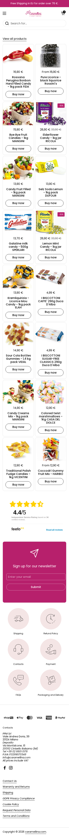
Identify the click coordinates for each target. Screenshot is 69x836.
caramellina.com (35, 832)
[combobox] (34, 23)
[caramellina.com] (33, 13)
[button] (62, 13)
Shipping (8, 792)
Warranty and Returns (16, 786)
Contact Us (10, 781)
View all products (15, 39)
